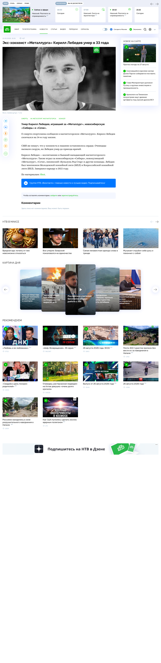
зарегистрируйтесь (70, 196)
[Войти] (150, 29)
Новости (44, 29)
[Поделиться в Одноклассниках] (6, 133)
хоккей (62, 118)
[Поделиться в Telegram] (6, 121)
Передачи (73, 29)
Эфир (16, 29)
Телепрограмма (29, 29)
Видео (63, 29)
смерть (24, 118)
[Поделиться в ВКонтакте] (6, 127)
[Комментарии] (6, 154)
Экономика (137, 29)
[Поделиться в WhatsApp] (6, 140)
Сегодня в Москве (120, 29)
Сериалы (85, 29)
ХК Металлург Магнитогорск (43, 118)
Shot (42, 174)
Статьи (54, 29)
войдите (53, 196)
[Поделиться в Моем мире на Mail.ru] (6, 146)
